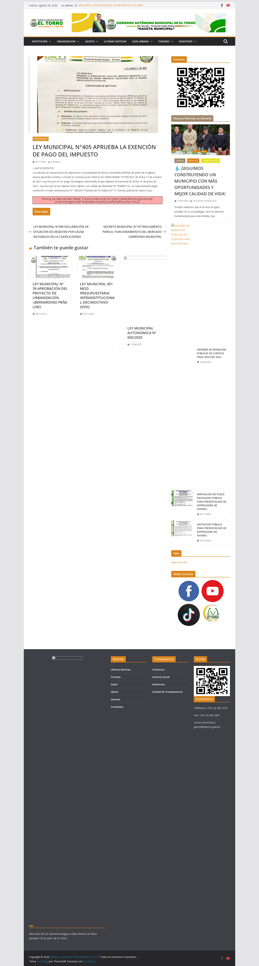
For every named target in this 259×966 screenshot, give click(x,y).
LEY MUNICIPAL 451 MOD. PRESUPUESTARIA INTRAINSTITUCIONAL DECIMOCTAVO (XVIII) (97, 295)
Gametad (55, 161)
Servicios (193, 160)
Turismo (163, 41)
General (180, 160)
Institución (39, 41)
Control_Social (160, 677)
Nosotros (185, 41)
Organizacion (66, 41)
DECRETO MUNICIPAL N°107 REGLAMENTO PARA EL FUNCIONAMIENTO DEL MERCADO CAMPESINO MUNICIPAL (132, 232)
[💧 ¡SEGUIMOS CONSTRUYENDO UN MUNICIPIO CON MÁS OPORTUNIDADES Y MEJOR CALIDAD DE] (200, 139)
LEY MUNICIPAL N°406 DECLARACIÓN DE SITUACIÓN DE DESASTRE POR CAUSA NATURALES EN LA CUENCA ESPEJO (61, 232)
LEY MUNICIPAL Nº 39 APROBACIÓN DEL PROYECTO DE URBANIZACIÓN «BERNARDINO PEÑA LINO (50, 295)
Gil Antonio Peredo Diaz (205, 200)
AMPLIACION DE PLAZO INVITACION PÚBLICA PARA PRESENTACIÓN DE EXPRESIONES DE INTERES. (211, 502)
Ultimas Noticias (115, 41)
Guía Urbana (140, 41)
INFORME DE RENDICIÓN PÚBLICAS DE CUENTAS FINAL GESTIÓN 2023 (211, 353)
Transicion (158, 669)
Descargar (41, 211)
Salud (114, 684)
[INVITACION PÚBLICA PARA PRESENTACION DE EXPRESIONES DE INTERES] (182, 532)
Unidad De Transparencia (167, 691)
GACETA (89, 41)
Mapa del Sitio (179, 562)
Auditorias (158, 684)
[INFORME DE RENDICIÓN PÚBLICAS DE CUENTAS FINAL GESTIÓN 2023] (182, 356)
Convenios (117, 706)
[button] (49, 41)
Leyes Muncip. (40, 139)
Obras (114, 691)
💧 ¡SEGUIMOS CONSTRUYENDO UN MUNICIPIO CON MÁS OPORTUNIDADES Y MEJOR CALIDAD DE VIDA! (108, 7)
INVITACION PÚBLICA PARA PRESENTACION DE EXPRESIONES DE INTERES (211, 530)
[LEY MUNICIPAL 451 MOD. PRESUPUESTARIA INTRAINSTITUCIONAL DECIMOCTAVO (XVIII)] (97, 258)
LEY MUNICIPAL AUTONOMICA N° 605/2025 (141, 333)
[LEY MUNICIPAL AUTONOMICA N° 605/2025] (145, 258)
